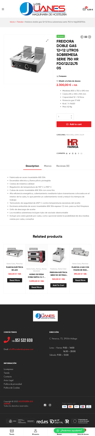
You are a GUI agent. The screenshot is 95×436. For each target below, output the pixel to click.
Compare (62, 76)
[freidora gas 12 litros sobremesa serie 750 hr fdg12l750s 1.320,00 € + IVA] (82, 37)
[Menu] (3, 9)
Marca (47, 165)
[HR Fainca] (72, 143)
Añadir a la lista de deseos (70, 81)
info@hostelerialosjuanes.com (21, 349)
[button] (69, 430)
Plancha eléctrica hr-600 (14, 268)
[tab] (32, 167)
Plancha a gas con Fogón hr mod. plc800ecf (80, 268)
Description (32, 165)
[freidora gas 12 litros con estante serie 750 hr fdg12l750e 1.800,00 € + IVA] (89, 37)
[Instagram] (50, 405)
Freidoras (70, 135)
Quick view (21, 253)
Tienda (20, 22)
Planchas (19, 264)
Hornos (38, 269)
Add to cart (76, 124)
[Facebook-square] (45, 405)
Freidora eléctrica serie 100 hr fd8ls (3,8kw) (58, 274)
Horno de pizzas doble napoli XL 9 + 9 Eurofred (36, 276)
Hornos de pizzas (40, 270)
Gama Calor (79, 135)
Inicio (12, 22)
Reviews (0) (62, 165)
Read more (15, 280)
